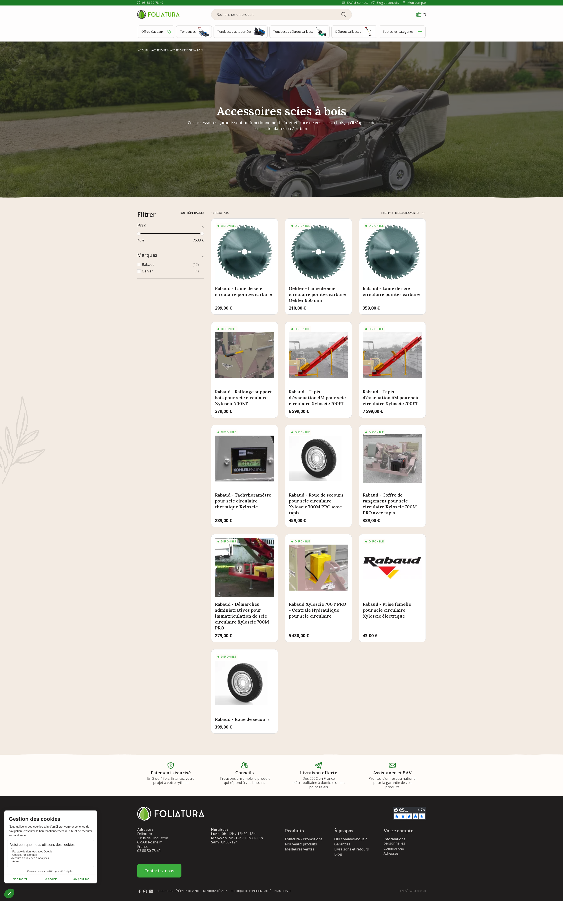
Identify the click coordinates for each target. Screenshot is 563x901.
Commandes (394, 848)
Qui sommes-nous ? (350, 839)
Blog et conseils (387, 3)
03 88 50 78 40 (152, 3)
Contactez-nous (159, 870)
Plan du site (282, 891)
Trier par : (387, 213)
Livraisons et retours (351, 849)
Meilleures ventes (299, 849)
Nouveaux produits (301, 844)
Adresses (391, 853)
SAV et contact (357, 3)
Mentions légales (215, 891)
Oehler (170, 271)
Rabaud (170, 264)
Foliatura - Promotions (303, 839)
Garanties (342, 844)
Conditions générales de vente (178, 891)
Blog (338, 854)
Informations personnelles (394, 841)
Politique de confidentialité (251, 891)
